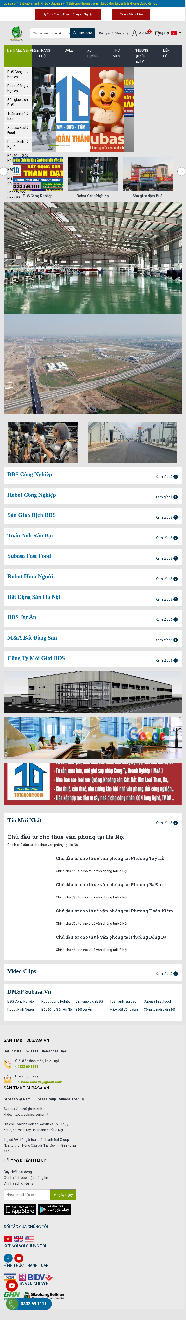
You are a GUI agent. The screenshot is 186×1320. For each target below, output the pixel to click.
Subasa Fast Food (16, 130)
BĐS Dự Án (84, 1009)
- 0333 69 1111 (26, 1067)
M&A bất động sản (124, 1009)
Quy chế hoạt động (18, 1172)
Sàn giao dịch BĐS (17, 102)
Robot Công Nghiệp (16, 88)
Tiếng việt (162, 33)
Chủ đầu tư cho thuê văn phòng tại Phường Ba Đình (111, 884)
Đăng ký (105, 33)
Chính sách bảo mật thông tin (26, 1178)
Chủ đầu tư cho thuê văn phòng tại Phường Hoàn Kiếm (114, 911)
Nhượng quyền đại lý (141, 56)
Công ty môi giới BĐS (159, 1009)
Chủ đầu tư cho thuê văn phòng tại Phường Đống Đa (111, 937)
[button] (53, 145)
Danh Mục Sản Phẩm (23, 50)
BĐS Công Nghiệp (15, 74)
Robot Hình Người (15, 144)
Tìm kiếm (84, 33)
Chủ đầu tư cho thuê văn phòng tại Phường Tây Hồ (110, 858)
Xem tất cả (164, 477)
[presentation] (181, 171)
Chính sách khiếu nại (19, 1183)
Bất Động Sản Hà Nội (57, 1009)
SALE (69, 50)
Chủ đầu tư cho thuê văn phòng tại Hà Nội (66, 837)
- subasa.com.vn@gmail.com (38, 1082)
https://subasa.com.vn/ (30, 1114)
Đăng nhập (122, 33)
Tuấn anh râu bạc (17, 116)
